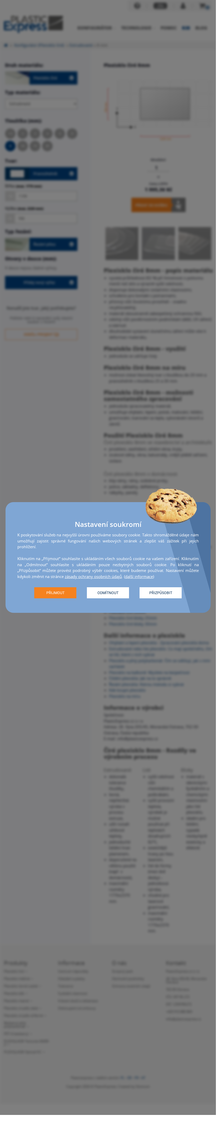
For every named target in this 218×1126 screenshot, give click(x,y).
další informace (139, 576)
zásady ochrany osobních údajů (93, 576)
